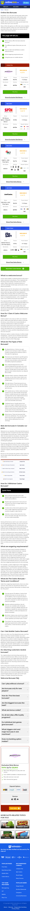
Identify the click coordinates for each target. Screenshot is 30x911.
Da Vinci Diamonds (21, 889)
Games (25, 6)
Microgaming (5, 888)
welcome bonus (17, 278)
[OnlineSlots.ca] (10, 2)
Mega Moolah (20, 886)
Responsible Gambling (20, 907)
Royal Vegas (19, 875)
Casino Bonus (5, 876)
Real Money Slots (6, 870)
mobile (8, 637)
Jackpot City (19, 868)
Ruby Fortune (19, 878)
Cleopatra (18, 892)
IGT (3, 891)
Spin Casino (19, 872)
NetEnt (4, 894)
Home (2, 9)
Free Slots (5, 6)
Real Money (16, 6)
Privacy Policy (15, 908)
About (5, 907)
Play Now (15, 91)
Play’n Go (4, 897)
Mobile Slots (5, 873)
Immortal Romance (21, 895)
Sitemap (10, 907)
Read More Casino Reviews (13, 268)
